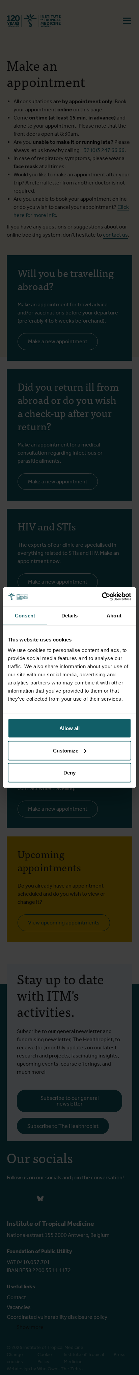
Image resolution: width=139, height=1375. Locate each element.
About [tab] (114, 615)
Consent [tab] (25, 615)
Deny (69, 773)
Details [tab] (69, 615)
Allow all (69, 728)
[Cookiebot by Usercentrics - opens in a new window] (101, 596)
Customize (65, 750)
